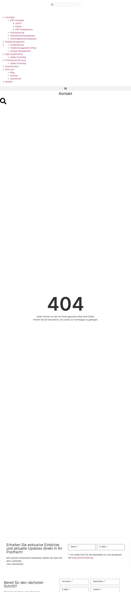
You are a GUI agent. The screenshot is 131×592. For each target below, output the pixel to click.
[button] (65, 88)
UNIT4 (18, 23)
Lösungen (9, 17)
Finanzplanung (17, 32)
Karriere (14, 75)
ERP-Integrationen (24, 29)
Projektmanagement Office (23, 48)
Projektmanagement (15, 41)
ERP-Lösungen (17, 20)
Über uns (9, 69)
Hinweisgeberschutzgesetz (23, 38)
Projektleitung (17, 45)
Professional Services (15, 60)
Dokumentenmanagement (22, 35)
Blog (12, 72)
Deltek (18, 26)
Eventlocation (11, 66)
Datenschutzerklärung (82, 557)
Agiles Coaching (18, 57)
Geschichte (15, 78)
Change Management (20, 51)
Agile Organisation (14, 54)
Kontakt (9, 81)
